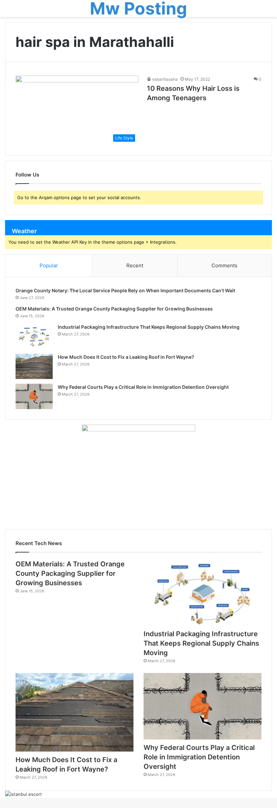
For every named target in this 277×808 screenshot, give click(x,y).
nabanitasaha (165, 79)
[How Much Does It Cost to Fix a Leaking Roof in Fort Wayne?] (34, 366)
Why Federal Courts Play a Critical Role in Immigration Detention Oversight (143, 387)
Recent (134, 265)
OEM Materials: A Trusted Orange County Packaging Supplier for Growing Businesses (114, 309)
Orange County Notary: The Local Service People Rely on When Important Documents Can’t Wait (125, 290)
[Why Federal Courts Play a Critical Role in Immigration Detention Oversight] (34, 396)
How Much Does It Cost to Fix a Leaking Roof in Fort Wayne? (126, 357)
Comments (224, 265)
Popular (49, 265)
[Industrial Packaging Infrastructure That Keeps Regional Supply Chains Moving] (34, 336)
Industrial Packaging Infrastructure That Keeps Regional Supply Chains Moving (149, 327)
